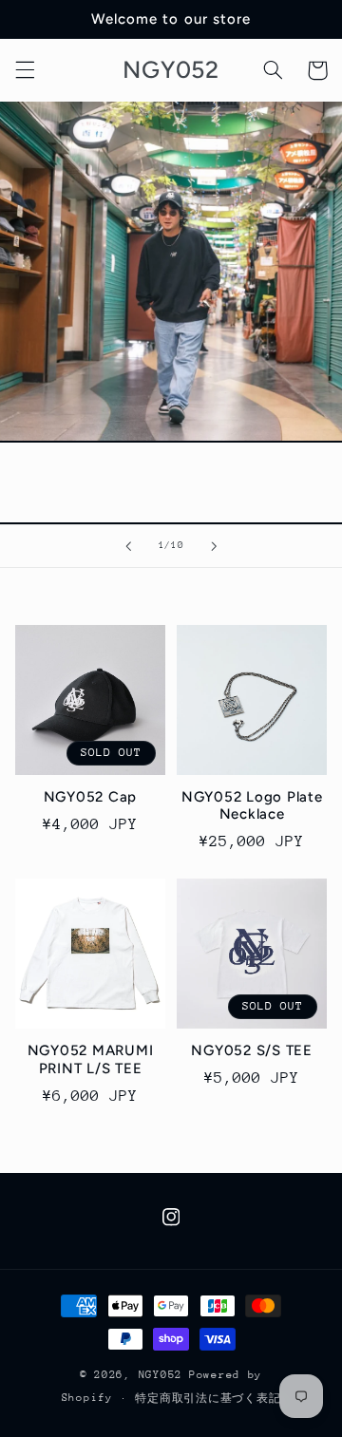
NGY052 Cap (91, 796)
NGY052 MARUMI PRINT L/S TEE (91, 1059)
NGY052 (160, 1375)
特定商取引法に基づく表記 (207, 1398)
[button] (25, 70)
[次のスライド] (214, 546)
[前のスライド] (128, 546)
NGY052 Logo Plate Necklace (252, 805)
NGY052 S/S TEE (252, 1050)
